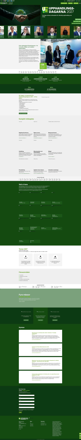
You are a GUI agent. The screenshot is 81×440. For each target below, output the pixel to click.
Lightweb (43, 439)
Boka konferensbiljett (64, 3)
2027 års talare (76, 3)
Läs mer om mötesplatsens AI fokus (38, 173)
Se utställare (42, 68)
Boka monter (70, 3)
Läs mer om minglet (51, 156)
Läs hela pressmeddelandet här (36, 339)
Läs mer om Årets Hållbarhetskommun (24, 173)
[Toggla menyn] (79, 3)
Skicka (20, 412)
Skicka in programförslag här (23, 113)
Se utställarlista (21, 156)
